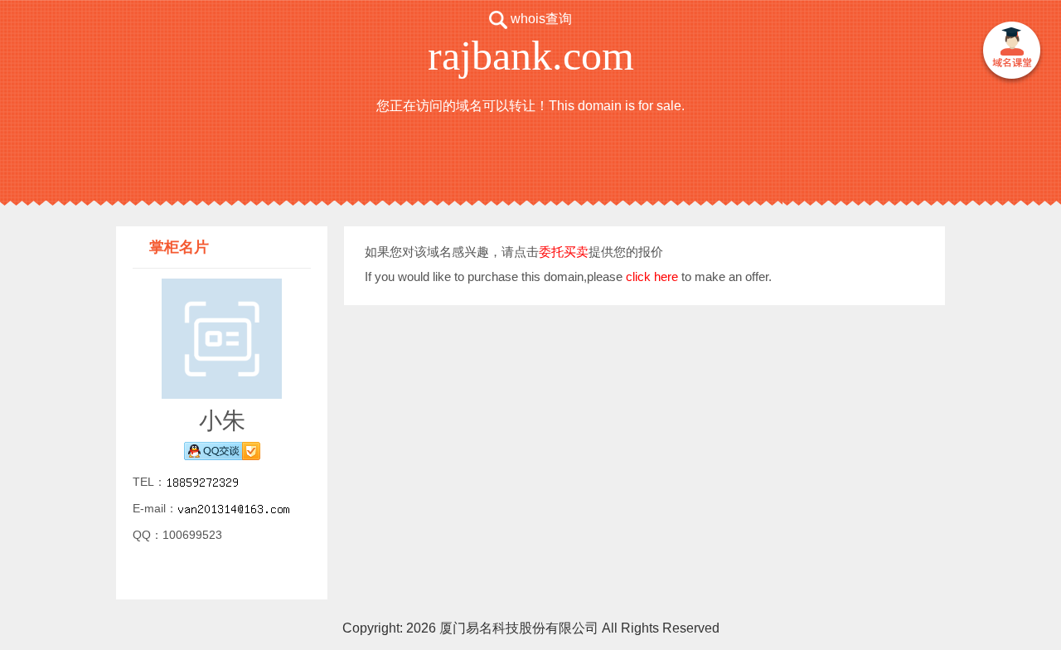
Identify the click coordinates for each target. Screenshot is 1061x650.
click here (652, 276)
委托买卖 (564, 252)
